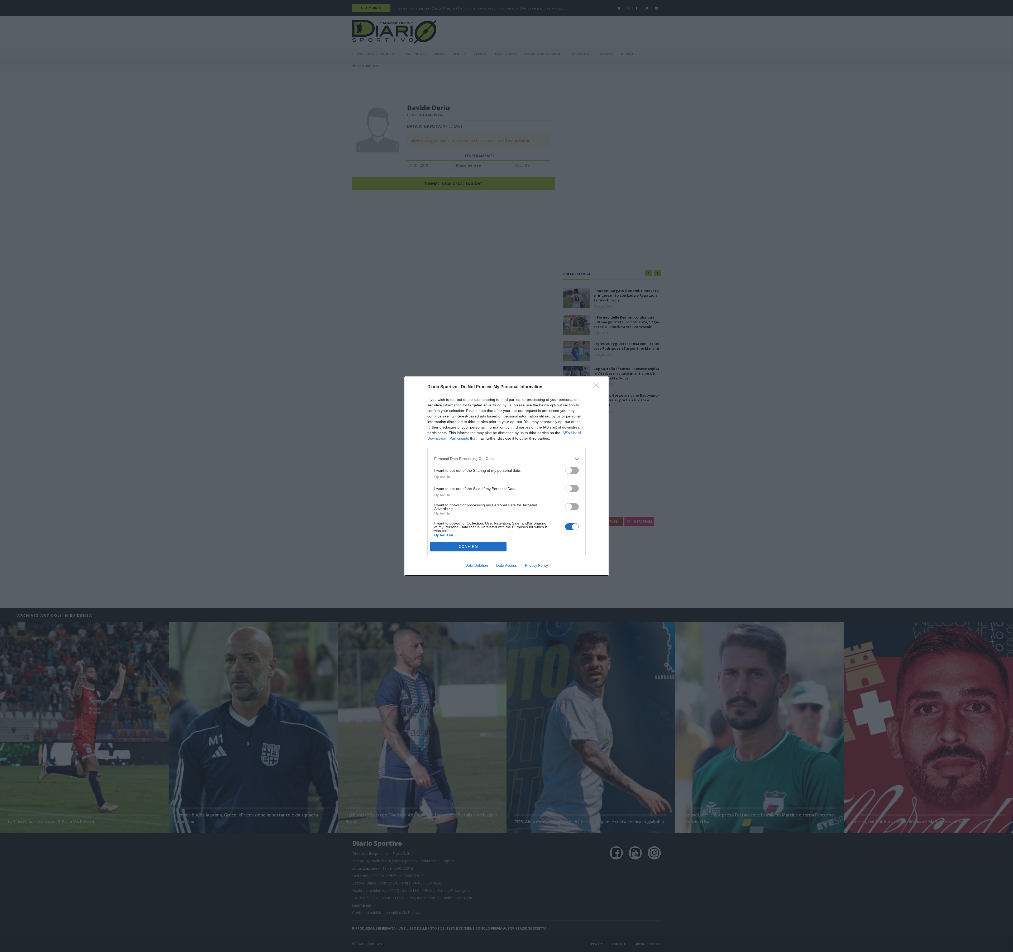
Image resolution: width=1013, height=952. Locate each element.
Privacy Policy (536, 565)
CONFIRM (468, 547)
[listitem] (506, 458)
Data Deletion (476, 565)
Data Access (506, 565)
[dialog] (506, 476)
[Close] (598, 387)
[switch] (572, 470)
